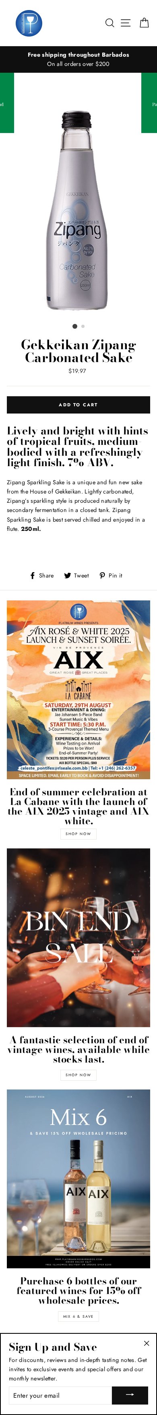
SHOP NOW (78, 833)
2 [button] (83, 327)
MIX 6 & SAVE (78, 1316)
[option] (78, 59)
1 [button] (74, 326)
